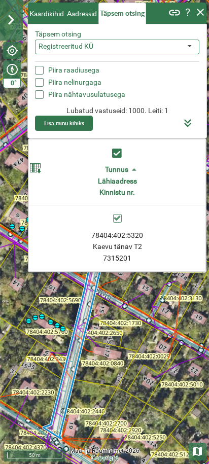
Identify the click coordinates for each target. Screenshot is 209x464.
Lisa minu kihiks (64, 123)
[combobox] (117, 47)
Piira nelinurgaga (74, 82)
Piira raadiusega (73, 70)
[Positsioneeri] (12, 50)
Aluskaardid (198, 450)
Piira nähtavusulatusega (86, 94)
